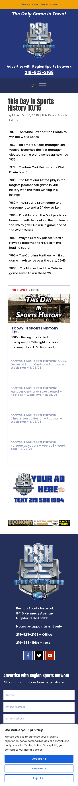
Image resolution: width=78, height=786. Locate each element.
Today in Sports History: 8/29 (35, 330)
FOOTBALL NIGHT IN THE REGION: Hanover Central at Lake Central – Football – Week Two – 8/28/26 (36, 391)
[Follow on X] (39, 655)
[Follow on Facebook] (28, 655)
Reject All (39, 778)
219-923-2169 (39, 72)
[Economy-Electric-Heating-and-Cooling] (39, 525)
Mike (15, 115)
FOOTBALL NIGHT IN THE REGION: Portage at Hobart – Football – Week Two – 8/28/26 (38, 445)
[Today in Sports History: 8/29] (39, 308)
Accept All (39, 759)
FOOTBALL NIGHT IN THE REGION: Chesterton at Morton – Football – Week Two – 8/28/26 (36, 418)
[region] (39, 755)
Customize (39, 768)
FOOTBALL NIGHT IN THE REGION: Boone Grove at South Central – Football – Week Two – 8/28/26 (39, 364)
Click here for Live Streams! (39, 4)
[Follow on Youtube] (50, 655)
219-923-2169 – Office (34, 634)
